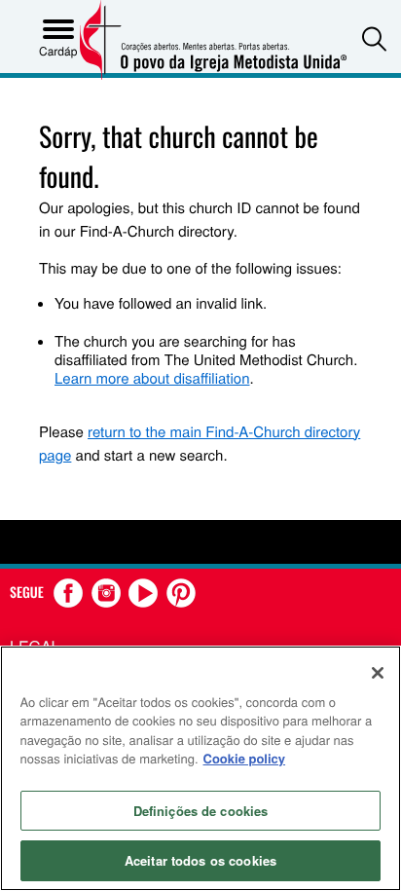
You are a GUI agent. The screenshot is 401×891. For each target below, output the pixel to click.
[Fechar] (377, 672)
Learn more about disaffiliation (152, 378)
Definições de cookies (201, 810)
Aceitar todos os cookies (200, 860)
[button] (374, 38)
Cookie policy (244, 758)
